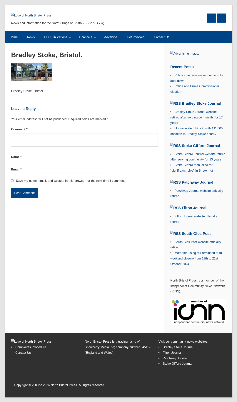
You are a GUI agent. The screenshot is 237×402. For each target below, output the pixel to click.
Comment (19, 129)
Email (16, 169)
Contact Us (161, 37)
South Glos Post (196, 234)
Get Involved (135, 37)
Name (16, 157)
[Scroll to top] (231, 396)
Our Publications (55, 37)
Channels (85, 37)
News (31, 37)
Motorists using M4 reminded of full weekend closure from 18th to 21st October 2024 (196, 258)
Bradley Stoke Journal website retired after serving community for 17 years (196, 117)
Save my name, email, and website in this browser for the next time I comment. (71, 180)
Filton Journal (194, 208)
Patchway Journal (197, 182)
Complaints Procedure (30, 347)
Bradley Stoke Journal (201, 103)
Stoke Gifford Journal (201, 146)
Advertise (110, 37)
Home (13, 37)
